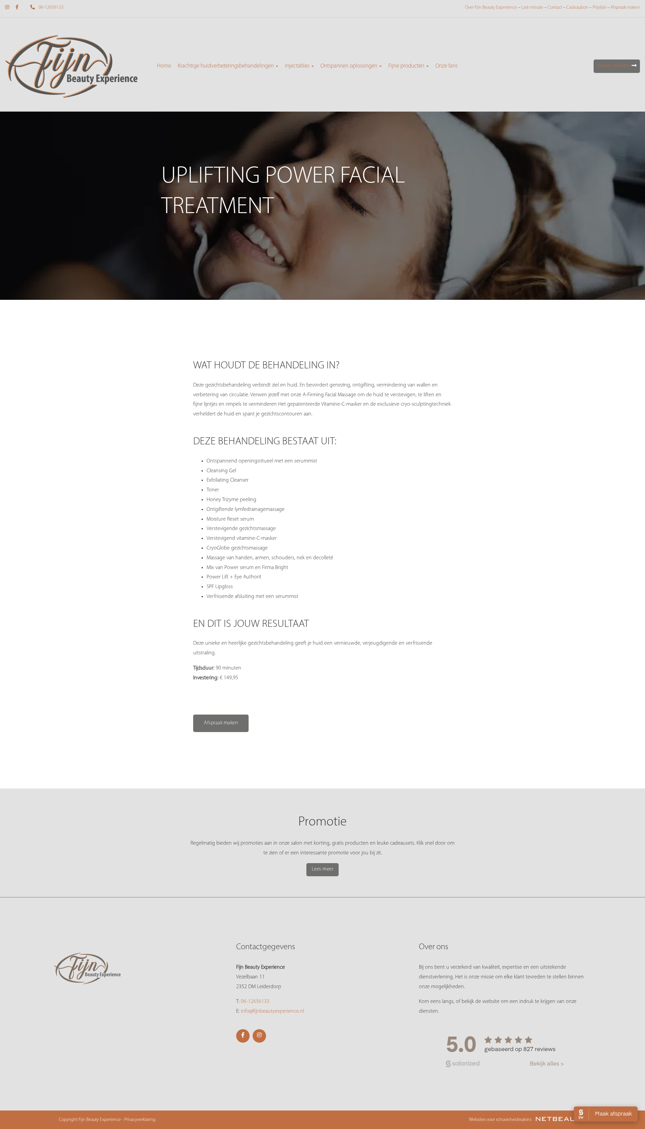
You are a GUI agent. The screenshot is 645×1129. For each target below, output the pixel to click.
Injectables (297, 66)
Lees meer (323, 869)
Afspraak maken (625, 7)
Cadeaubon (577, 7)
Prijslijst (599, 7)
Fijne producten (406, 66)
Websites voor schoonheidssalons (500, 1119)
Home (164, 66)
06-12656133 (50, 7)
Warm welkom (614, 66)
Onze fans (446, 66)
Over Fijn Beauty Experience (491, 7)
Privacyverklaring (140, 1119)
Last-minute (532, 7)
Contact (555, 7)
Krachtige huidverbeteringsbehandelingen (226, 66)
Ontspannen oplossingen (348, 66)
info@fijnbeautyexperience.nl (272, 1011)
